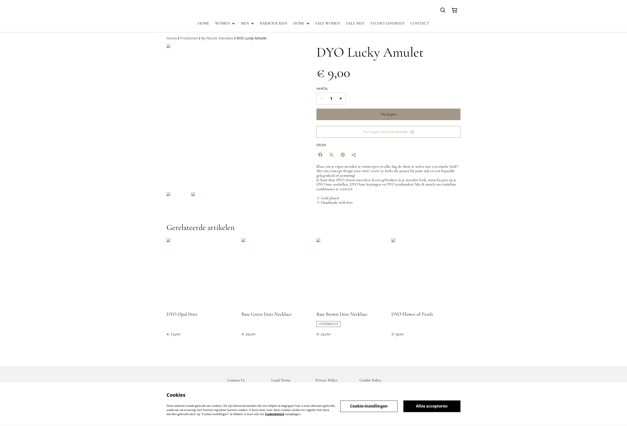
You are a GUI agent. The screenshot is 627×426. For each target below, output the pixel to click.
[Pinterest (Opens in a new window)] (342, 154)
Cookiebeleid (274, 414)
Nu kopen (388, 114)
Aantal (322, 88)
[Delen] (354, 154)
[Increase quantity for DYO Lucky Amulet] (341, 98)
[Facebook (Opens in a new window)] (320, 154)
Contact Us (236, 380)
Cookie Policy (370, 380)
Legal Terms (280, 380)
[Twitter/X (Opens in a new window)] (331, 154)
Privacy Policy (326, 380)
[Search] (443, 10)
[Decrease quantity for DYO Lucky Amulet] (321, 98)
